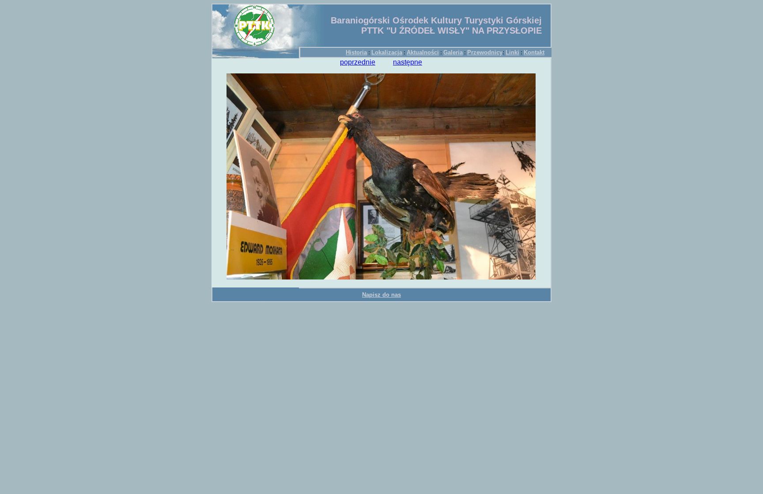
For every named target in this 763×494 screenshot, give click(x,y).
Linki (512, 52)
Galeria (453, 52)
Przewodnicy (484, 52)
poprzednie (357, 62)
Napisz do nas (381, 294)
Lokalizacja (386, 52)
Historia (356, 52)
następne (407, 62)
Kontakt (534, 52)
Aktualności (423, 52)
